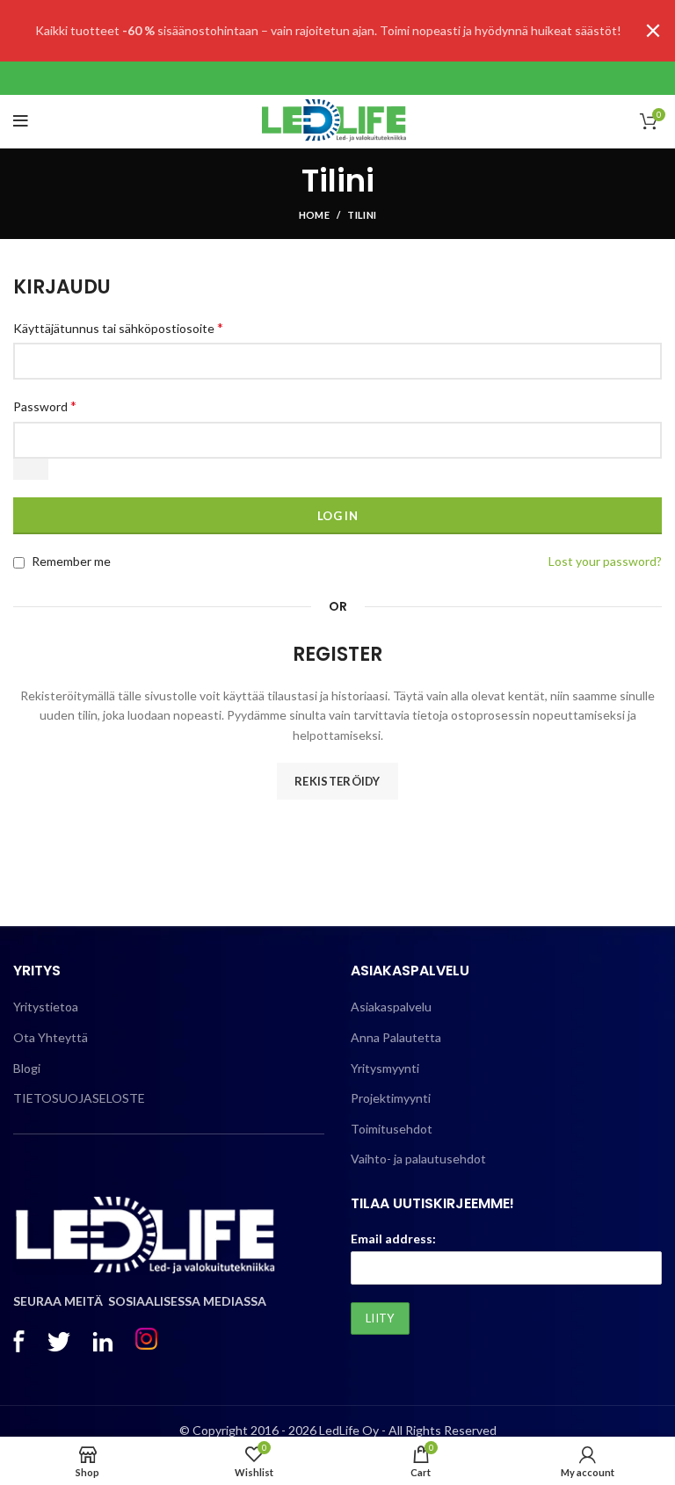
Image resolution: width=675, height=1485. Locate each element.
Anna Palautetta (396, 1037)
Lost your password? (605, 561)
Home (314, 215)
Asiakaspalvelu (391, 1006)
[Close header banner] (653, 31)
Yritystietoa (45, 1006)
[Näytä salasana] (30, 469)
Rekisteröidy (337, 781)
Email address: (393, 1238)
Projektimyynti (391, 1097)
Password (44, 405)
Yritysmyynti (385, 1068)
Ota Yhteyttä (50, 1037)
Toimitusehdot (391, 1128)
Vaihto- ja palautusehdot (418, 1158)
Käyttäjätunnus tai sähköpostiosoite (118, 327)
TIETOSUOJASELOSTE (79, 1097)
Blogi (26, 1068)
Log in (337, 516)
